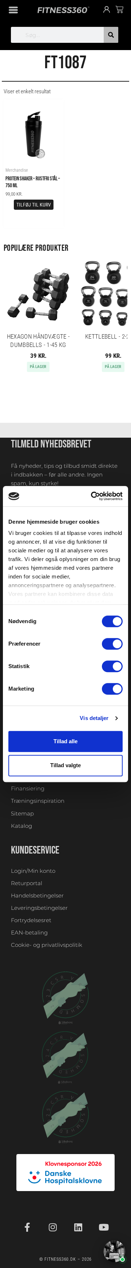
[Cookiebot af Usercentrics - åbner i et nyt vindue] (92, 496)
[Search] (111, 35)
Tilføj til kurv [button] (33, 205)
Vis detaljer (94, 718)
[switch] (112, 644)
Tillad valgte (65, 765)
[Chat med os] (114, 1251)
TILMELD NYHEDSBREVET (51, 444)
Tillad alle (65, 741)
